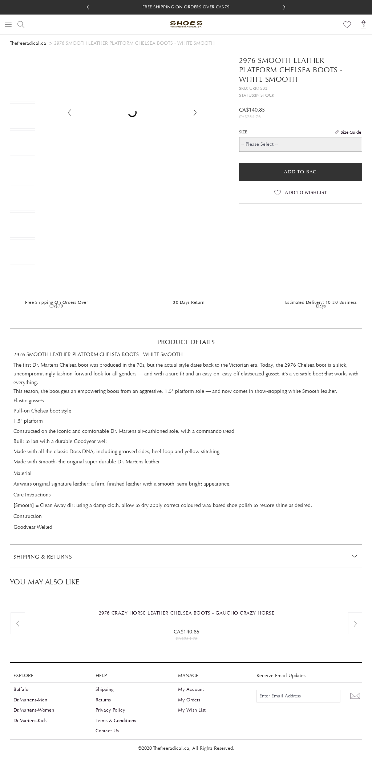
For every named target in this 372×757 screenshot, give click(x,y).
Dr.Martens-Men (30, 700)
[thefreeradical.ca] (186, 24)
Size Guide (351, 132)
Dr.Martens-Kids (29, 721)
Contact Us (107, 731)
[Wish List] (347, 24)
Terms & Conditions (116, 721)
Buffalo (20, 689)
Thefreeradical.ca (28, 43)
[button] (284, 7)
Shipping (105, 689)
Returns (103, 700)
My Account (191, 689)
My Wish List (192, 710)
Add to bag (300, 172)
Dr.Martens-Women (33, 710)
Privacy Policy (110, 710)
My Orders (189, 700)
